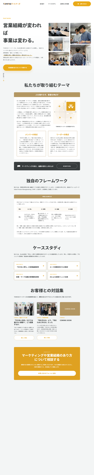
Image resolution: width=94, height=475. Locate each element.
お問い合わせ (83, 4)
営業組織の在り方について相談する (17, 67)
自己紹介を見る (67, 166)
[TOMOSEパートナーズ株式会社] (11, 4)
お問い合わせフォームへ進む (47, 373)
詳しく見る (24, 338)
